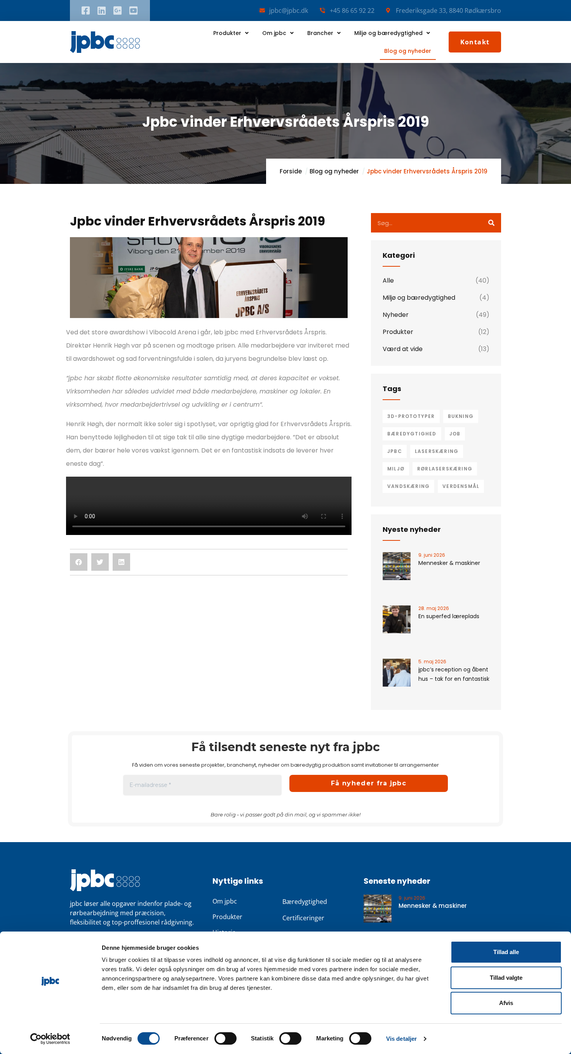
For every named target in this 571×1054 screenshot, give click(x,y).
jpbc (394, 451)
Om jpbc (274, 33)
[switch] (225, 1038)
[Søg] (491, 222)
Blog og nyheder (407, 51)
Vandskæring (408, 486)
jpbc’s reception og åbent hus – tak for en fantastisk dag (453, 679)
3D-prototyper (411, 416)
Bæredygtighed (412, 433)
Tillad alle (506, 952)
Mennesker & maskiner (449, 563)
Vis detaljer (401, 1038)
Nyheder (396, 314)
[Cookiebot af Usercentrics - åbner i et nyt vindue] (50, 1039)
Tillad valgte (506, 977)
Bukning (461, 416)
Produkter (227, 33)
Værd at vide (403, 348)
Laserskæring (436, 451)
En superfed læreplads (448, 616)
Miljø (395, 468)
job (455, 433)
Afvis (506, 1003)
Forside (291, 171)
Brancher (320, 33)
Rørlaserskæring (444, 468)
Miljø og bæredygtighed (388, 33)
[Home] (105, 42)
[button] (78, 562)
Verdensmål (460, 486)
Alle (388, 280)
